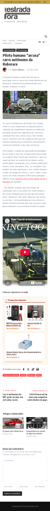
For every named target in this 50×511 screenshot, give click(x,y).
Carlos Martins (18, 70)
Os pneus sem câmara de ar (13, 431)
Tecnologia (22, 50)
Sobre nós (7, 43)
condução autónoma (11, 375)
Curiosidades (9, 50)
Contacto (18, 43)
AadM (25, 292)
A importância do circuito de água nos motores (35, 432)
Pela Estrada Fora (17, 13)
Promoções (21, 41)
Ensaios (12, 41)
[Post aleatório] (40, 42)
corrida (23, 375)
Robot (39, 375)
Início (5, 41)
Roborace (31, 375)
